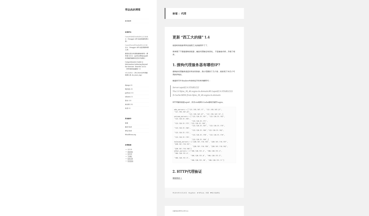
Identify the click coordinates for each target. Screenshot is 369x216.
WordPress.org (130, 135)
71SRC (130, 156)
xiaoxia (130, 152)
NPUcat (201, 193)
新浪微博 (128, 21)
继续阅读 (177, 178)
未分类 (127, 104)
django (127, 85)
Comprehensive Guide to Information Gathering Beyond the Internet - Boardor (136, 64)
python (127, 93)
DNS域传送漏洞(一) (133, 69)
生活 (126, 108)
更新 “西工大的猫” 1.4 (191, 37)
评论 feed (128, 131)
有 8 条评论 (216, 193)
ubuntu (127, 97)
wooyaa (130, 161)
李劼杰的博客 (133, 9)
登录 (126, 123)
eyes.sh (130, 159)
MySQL (127, 89)
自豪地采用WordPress (180, 211)
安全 (126, 100)
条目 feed (128, 127)
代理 (207, 193)
